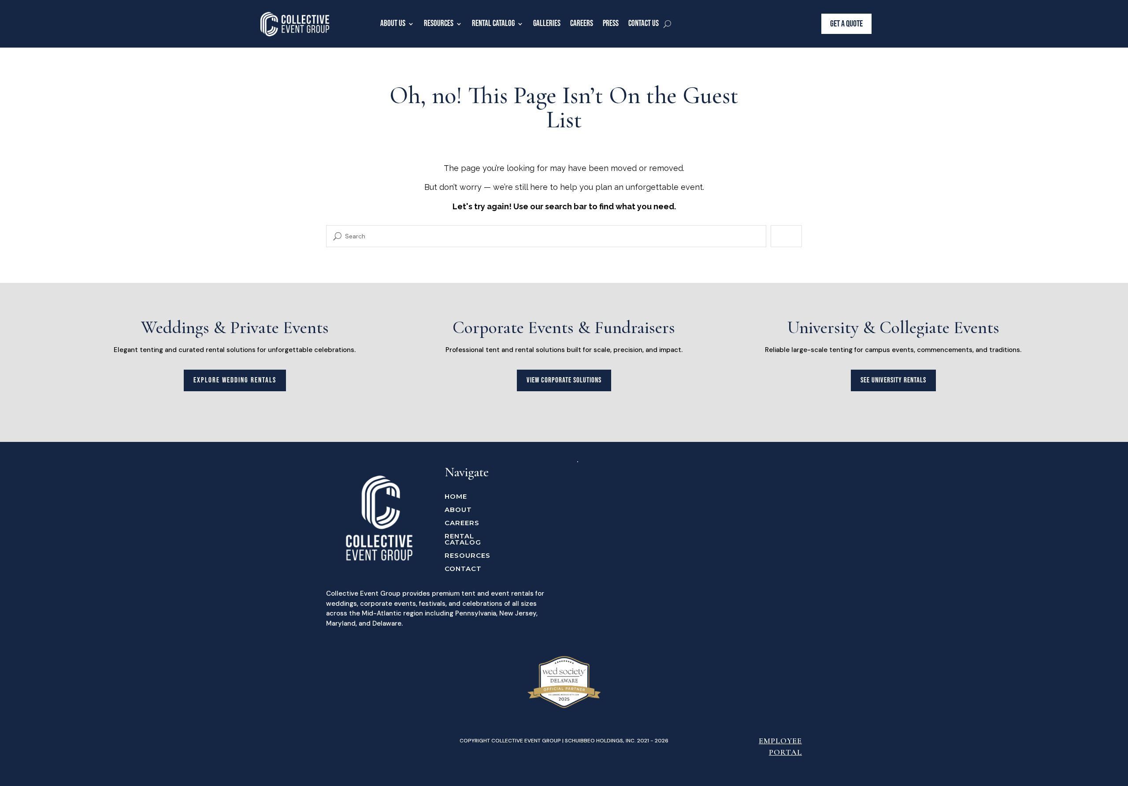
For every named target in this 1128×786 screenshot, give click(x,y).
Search (786, 236)
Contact (463, 569)
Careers (581, 24)
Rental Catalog (493, 24)
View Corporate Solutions (564, 380)
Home (456, 497)
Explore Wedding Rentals (234, 380)
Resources (438, 24)
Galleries (546, 24)
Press (611, 24)
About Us (392, 24)
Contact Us (643, 24)
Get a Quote (846, 24)
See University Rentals (893, 380)
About (458, 510)
